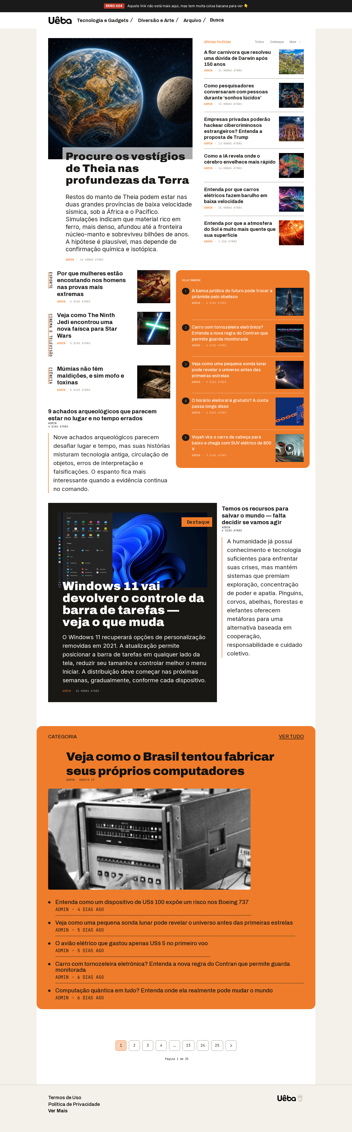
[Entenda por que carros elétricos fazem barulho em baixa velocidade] (291, 199)
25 (217, 1045)
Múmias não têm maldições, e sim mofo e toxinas (90, 376)
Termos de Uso (64, 1097)
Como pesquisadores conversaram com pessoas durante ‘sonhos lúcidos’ (236, 91)
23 (188, 1045)
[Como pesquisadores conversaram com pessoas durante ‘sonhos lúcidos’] (291, 95)
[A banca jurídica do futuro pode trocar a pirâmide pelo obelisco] (290, 302)
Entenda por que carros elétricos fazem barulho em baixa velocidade (235, 195)
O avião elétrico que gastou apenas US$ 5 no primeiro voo (131, 943)
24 (203, 1045)
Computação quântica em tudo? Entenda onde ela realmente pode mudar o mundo (164, 990)
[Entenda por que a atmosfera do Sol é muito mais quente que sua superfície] (291, 232)
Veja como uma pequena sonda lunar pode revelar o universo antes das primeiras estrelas (229, 369)
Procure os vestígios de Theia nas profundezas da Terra (127, 168)
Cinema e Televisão (50, 335)
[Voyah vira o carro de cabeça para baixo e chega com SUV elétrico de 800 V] (290, 448)
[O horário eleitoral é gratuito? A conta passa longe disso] (290, 412)
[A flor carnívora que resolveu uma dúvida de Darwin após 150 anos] (291, 61)
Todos (259, 42)
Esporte (50, 280)
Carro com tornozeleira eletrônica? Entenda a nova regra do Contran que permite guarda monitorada (230, 333)
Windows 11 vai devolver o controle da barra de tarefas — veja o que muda (133, 604)
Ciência (50, 375)
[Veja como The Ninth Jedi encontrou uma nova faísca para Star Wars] (153, 328)
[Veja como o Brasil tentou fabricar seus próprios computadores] (149, 839)
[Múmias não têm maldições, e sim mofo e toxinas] (153, 381)
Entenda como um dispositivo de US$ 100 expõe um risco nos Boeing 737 (152, 902)
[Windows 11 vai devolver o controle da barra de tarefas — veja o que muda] (132, 549)
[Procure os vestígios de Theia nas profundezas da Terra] (120, 98)
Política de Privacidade (74, 1104)
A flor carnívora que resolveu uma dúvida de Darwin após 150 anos (237, 58)
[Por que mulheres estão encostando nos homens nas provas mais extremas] (153, 286)
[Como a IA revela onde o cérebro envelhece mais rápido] (291, 165)
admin (70, 259)
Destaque (277, 42)
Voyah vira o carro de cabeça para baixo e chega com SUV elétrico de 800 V (231, 443)
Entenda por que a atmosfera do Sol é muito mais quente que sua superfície (240, 229)
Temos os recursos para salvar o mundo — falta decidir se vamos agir (255, 516)
